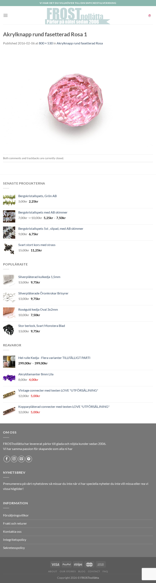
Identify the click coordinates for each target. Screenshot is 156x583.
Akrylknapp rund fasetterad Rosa (80, 43)
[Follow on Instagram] (14, 459)
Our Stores (68, 571)
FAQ (105, 571)
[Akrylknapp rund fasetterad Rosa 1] (78, 100)
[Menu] (5, 15)
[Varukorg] (149, 15)
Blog (81, 571)
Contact (94, 571)
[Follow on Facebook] (6, 459)
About (52, 571)
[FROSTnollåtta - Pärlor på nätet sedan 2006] (78, 15)
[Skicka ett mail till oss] (21, 459)
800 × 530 (46, 43)
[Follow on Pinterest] (28, 459)
